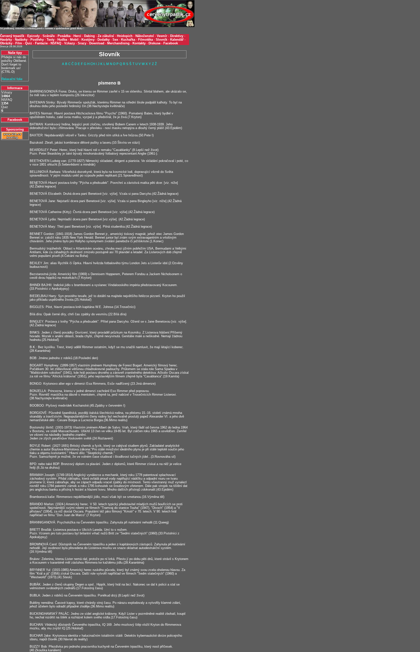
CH (92, 64)
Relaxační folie (11, 79)
